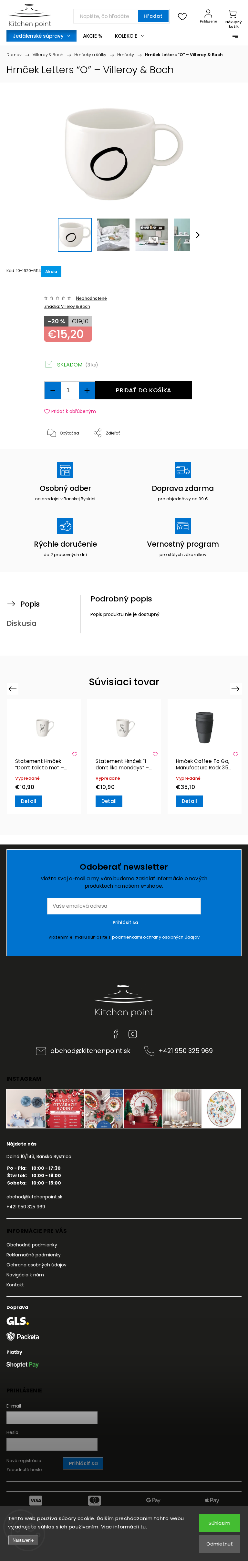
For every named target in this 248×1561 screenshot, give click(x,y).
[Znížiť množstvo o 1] (53, 390)
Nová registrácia (23, 1460)
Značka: (67, 306)
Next (236, 688)
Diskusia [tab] (21, 623)
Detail (28, 801)
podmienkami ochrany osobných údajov (156, 937)
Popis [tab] (30, 604)
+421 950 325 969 (186, 1050)
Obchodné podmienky (31, 1245)
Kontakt (15, 1285)
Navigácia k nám (25, 1275)
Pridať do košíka (143, 390)
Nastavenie (23, 1540)
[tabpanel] (44, 756)
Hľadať (153, 16)
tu (143, 1526)
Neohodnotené (91, 298)
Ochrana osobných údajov (36, 1265)
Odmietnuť (219, 1543)
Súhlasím (219, 1523)
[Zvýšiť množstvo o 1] (87, 390)
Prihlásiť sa (125, 922)
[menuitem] (41, 36)
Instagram (133, 1034)
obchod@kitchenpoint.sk (90, 1050)
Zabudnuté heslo (24, 1469)
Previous (13, 688)
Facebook (115, 1034)
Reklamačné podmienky (33, 1255)
